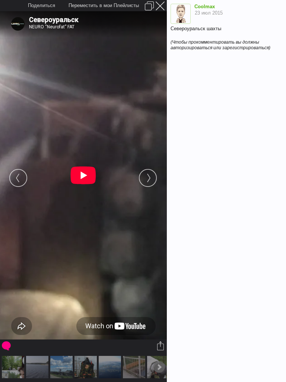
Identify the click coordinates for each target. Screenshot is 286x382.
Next (159, 367)
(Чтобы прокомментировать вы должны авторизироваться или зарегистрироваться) (220, 45)
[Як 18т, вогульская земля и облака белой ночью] (111, 367)
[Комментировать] (7, 345)
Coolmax (204, 6)
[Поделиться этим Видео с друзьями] (161, 345)
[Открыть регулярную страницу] (149, 5)
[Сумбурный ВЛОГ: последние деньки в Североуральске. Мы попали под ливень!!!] (14, 367)
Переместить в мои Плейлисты (104, 5)
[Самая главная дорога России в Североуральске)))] (62, 367)
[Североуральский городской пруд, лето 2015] (38, 367)
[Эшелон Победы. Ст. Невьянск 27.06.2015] (86, 367)
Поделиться (41, 5)
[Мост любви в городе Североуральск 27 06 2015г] (135, 367)
